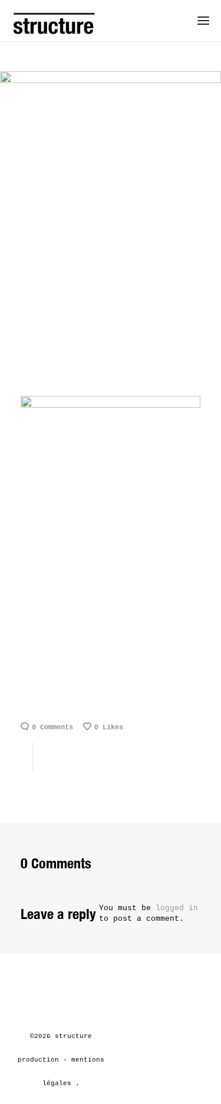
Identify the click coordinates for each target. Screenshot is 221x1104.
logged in (177, 908)
